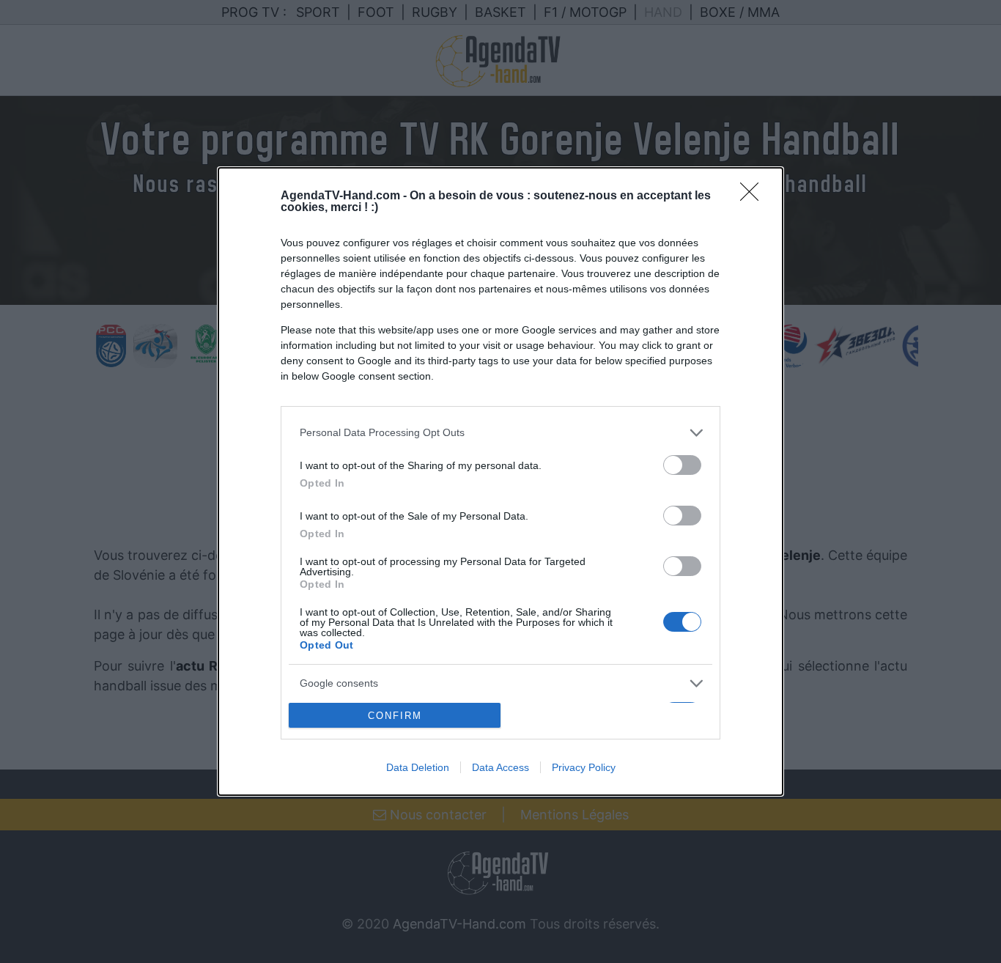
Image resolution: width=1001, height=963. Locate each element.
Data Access (500, 767)
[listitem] (500, 432)
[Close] (754, 196)
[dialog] (500, 481)
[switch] (682, 465)
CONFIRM (395, 715)
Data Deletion (417, 767)
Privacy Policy (584, 767)
